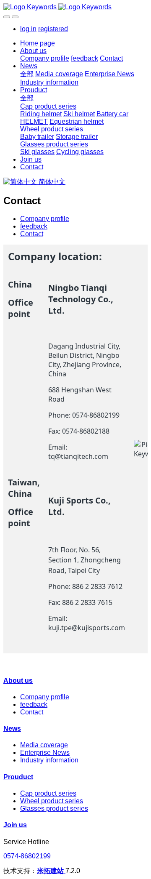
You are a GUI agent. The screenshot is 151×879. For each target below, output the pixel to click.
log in (28, 28)
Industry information (49, 760)
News (12, 728)
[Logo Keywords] (75, 7)
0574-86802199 (27, 856)
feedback (33, 226)
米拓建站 (51, 870)
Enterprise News (45, 752)
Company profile (44, 218)
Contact (31, 233)
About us (18, 680)
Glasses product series (54, 808)
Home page (37, 43)
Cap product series (48, 793)
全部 (27, 73)
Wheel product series (51, 800)
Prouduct (18, 776)
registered (53, 28)
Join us (15, 824)
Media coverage (44, 744)
